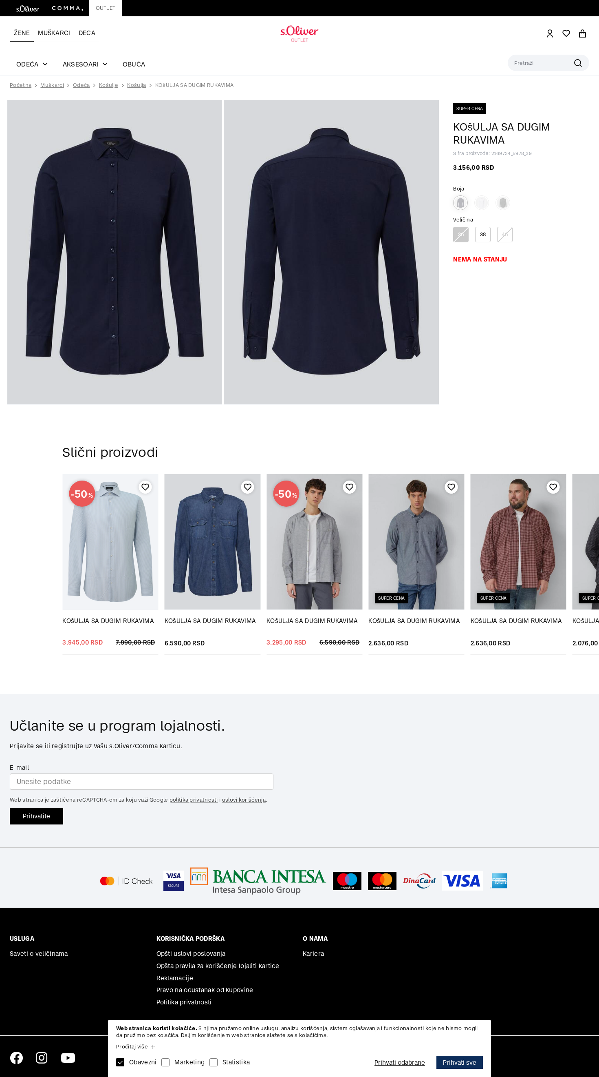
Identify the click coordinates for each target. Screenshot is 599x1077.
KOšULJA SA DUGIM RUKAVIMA (194, 85)
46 (505, 234)
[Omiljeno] (145, 487)
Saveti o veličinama (39, 953)
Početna (20, 85)
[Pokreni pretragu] (548, 63)
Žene (22, 33)
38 (483, 234)
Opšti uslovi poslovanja (191, 953)
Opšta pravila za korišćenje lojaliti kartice (218, 966)
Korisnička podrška (190, 938)
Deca (87, 33)
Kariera (313, 953)
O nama (315, 938)
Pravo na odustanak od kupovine (204, 990)
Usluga (22, 938)
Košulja (136, 85)
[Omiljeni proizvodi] (566, 33)
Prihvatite (36, 816)
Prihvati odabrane (399, 1062)
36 (461, 234)
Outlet (105, 7)
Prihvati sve (459, 1062)
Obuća (134, 64)
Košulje (108, 85)
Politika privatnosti (184, 1002)
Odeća (81, 85)
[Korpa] (582, 33)
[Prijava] (550, 33)
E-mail (19, 767)
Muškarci (54, 33)
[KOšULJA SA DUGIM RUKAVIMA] (212, 542)
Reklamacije (174, 978)
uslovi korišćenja (244, 799)
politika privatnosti (194, 799)
